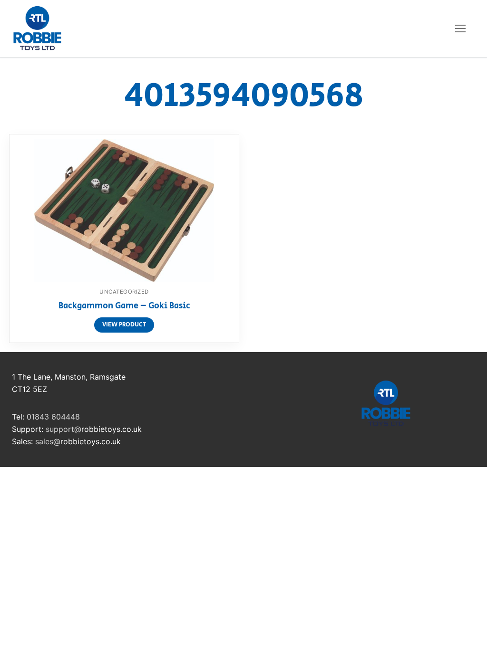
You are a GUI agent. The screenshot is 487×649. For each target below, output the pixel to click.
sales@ (47, 441)
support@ (63, 429)
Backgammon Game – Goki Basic (124, 306)
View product (124, 324)
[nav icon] (460, 28)
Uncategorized (124, 291)
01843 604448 (53, 416)
